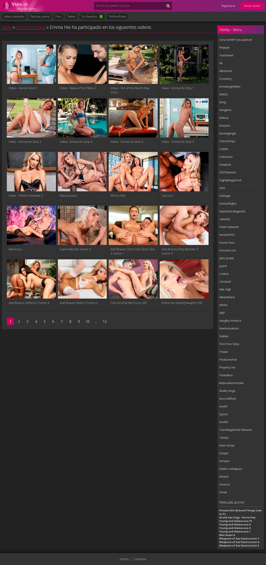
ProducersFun (228, 359)
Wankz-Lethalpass (230, 469)
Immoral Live (227, 250)
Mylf (222, 313)
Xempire (224, 461)
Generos (224, 484)
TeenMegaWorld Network (235, 430)
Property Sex (227, 367)
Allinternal (225, 71)
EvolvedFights (228, 203)
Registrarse (228, 6)
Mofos (223, 305)
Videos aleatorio (14, 16)
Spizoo (223, 414)
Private (223, 352)
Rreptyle (224, 47)
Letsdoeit (225, 281)
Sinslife (223, 422)
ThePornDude (117, 16)
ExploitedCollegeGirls (232, 211)
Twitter (71, 16)
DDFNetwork (227, 172)
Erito (222, 188)
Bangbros (225, 110)
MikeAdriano (227, 297)
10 (87, 321)
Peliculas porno (40, 16)
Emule (223, 492)
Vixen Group (226, 445)
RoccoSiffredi (227, 398)
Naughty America (230, 320)
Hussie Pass (226, 242)
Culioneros (226, 157)
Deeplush (225, 164)
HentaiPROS (227, 235)
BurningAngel (227, 133)
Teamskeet (226, 55)
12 (105, 321)
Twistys (224, 437)
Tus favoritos (91, 16)
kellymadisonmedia (231, 383)
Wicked (223, 476)
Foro (58, 16)
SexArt (223, 406)
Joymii (223, 266)
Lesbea (223, 274)
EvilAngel (224, 196)
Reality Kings (227, 391)
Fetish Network (229, 227)
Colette (223, 149)
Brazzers (224, 125)
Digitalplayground (230, 180)
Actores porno (30, 27)
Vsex (7, 27)
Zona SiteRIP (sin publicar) (235, 40)
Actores (124, 559)
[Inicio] (25, 6)
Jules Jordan (226, 258)
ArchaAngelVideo (229, 86)
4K (221, 63)
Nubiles (224, 336)
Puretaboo (226, 375)
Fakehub (224, 219)
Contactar (140, 559)
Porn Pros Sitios (229, 344)
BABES (223, 94)
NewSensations (229, 328)
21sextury (225, 79)
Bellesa (223, 118)
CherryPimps (227, 141)
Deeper (224, 453)
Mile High (225, 289)
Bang (222, 102)
